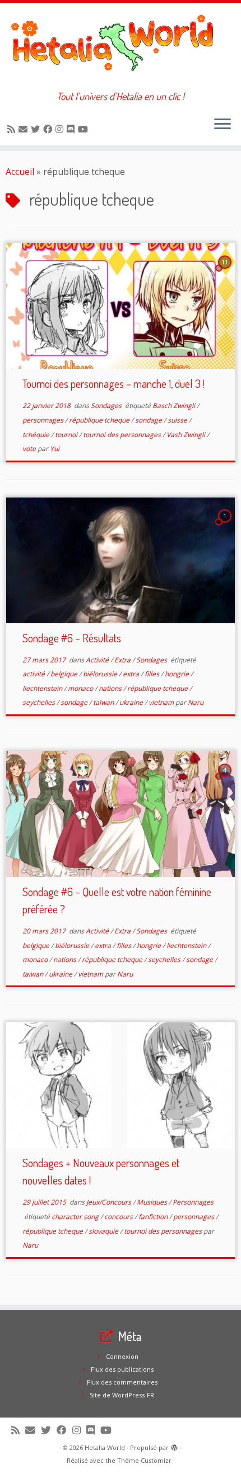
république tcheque (100, 420)
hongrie (178, 674)
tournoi (67, 434)
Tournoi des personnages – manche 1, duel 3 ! (113, 383)
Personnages (193, 1202)
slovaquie (104, 1231)
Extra (123, 660)
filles (153, 674)
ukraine (132, 702)
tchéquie (36, 434)
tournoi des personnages (123, 434)
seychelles (39, 702)
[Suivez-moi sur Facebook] (49, 129)
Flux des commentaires (122, 1382)
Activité (98, 660)
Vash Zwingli (186, 434)
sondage (149, 420)
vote (30, 448)
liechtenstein (43, 688)
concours (119, 1216)
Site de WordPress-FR (122, 1395)
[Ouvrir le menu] (222, 125)
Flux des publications (122, 1369)
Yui (54, 448)
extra (132, 674)
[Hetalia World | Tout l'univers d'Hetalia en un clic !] (120, 46)
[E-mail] (24, 129)
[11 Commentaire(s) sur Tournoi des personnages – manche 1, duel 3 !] (226, 272)
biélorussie (101, 674)
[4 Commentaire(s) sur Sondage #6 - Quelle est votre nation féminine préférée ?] (226, 780)
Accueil (20, 171)
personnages (43, 420)
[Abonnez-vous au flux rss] (12, 129)
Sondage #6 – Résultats (71, 638)
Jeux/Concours (109, 1202)
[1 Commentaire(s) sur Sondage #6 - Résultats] (226, 526)
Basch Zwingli (174, 405)
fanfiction (153, 1216)
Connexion (122, 1356)
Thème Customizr (144, 1460)
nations (111, 688)
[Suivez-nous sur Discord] (72, 129)
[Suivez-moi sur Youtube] (84, 129)
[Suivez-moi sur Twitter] (37, 129)
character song (76, 1216)
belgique (64, 674)
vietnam (162, 702)
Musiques (153, 1202)
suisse (178, 420)
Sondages (107, 405)
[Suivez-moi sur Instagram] (61, 129)
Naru (195, 702)
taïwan (104, 702)
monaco (81, 688)
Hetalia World (105, 1447)
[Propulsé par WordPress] (174, 1445)
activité (34, 674)
